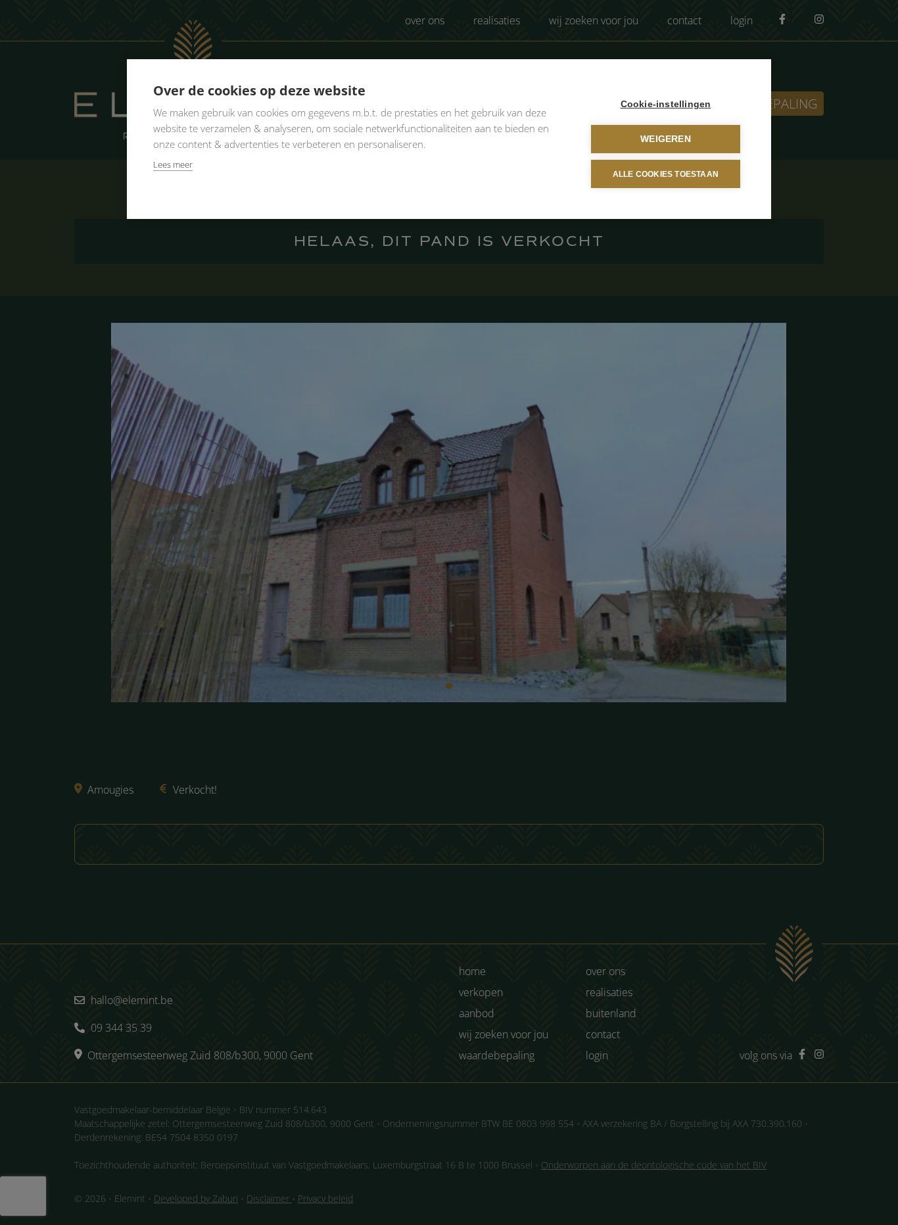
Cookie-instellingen (666, 104)
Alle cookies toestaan (666, 174)
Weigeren (665, 139)
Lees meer (173, 164)
